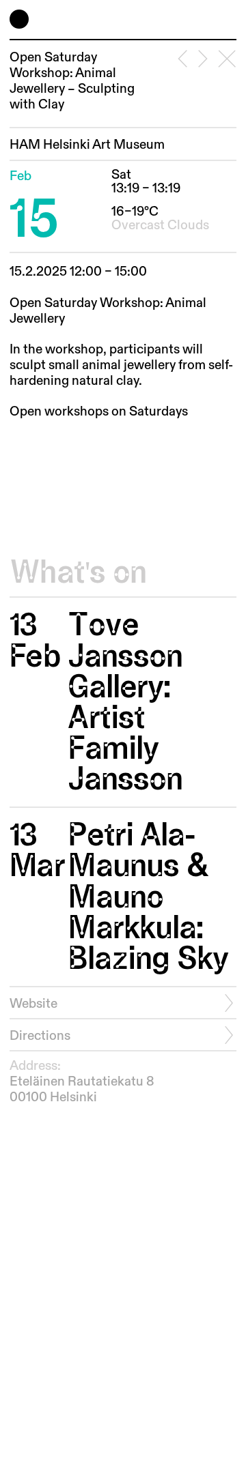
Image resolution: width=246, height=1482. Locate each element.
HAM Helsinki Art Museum (87, 145)
